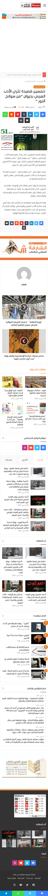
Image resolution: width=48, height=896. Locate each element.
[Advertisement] (24, 47)
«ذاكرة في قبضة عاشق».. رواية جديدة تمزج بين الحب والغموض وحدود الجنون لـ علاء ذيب (16, 471)
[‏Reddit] (17, 223)
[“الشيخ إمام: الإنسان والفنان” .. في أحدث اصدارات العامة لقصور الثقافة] (12, 408)
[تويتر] (36, 223)
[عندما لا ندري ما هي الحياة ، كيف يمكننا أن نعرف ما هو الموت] (38, 675)
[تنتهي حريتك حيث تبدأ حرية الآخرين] (38, 639)
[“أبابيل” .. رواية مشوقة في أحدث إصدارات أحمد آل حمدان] (38, 627)
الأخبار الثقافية (30, 81)
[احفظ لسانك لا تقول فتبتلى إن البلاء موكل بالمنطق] (38, 663)
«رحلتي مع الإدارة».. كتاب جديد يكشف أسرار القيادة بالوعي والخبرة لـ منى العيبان (16, 512)
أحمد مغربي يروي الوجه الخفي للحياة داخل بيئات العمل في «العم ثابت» (16, 499)
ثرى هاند (16, 875)
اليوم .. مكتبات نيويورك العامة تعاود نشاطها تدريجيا (36, 392)
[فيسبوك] (41, 223)
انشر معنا (21, 878)
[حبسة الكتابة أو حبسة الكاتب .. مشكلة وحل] (38, 651)
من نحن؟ (29, 878)
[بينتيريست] (22, 223)
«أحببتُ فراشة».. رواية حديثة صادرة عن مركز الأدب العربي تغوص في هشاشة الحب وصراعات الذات (13, 567)
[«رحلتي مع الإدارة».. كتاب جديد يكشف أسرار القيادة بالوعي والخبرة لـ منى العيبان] (38, 513)
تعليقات (8, 460)
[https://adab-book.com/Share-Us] (24, 16)
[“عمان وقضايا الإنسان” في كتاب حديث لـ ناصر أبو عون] (35, 408)
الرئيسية (40, 81)
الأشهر (25, 460)
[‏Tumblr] (27, 223)
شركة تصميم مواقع (27, 875)
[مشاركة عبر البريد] (7, 223)
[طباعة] (24, 228)
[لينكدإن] (31, 223)
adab (40, 107)
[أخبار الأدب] (30, 5)
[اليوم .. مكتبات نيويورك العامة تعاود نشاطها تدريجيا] (35, 382)
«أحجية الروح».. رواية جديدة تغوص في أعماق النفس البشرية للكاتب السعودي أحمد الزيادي (16, 525)
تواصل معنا (11, 878)
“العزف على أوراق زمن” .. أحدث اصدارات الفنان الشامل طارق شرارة (13, 392)
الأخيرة (40, 460)
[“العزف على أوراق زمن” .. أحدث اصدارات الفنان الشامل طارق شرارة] (12, 382)
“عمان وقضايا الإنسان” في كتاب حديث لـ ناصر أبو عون (35, 418)
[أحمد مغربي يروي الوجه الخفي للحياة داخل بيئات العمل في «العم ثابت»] (38, 500)
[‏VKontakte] (12, 223)
